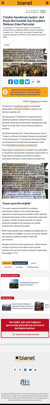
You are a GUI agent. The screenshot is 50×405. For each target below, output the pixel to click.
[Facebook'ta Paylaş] (10, 81)
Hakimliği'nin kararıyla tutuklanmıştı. (22, 145)
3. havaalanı (8, 267)
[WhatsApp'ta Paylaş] (21, 81)
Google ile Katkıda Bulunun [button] (27, 334)
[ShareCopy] (33, 81)
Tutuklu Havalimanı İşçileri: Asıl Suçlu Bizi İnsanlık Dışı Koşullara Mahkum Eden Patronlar (24, 20)
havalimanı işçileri (21, 106)
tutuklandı (19, 267)
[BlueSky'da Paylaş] (27, 81)
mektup (33, 263)
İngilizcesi (34, 101)
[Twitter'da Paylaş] (16, 81)
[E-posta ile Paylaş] (38, 81)
